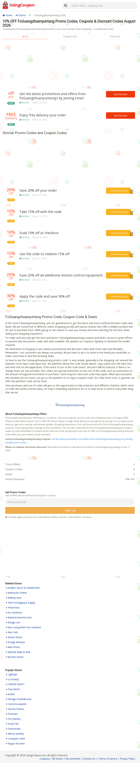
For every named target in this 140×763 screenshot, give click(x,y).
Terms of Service (107, 758)
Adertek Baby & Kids (19, 652)
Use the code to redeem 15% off (44, 254)
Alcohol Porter (16, 657)
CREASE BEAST (16, 684)
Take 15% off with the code (40, 212)
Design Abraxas (16, 642)
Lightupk (12, 674)
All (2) (25, 36)
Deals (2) (115, 36)
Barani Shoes (15, 637)
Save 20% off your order (38, 190)
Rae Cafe (13, 632)
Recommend (73, 758)
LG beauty (13, 679)
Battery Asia (14, 597)
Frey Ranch (14, 689)
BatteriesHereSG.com (20, 617)
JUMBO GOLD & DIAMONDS (24, 587)
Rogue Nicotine (16, 743)
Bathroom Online (17, 592)
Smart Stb (13, 723)
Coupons (45, 758)
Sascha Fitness (16, 709)
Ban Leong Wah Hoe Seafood (24, 627)
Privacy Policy (127, 758)
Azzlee (11, 694)
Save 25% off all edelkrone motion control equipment (61, 275)
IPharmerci (14, 607)
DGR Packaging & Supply (21, 602)
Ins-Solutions (15, 612)
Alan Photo (14, 647)
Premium (13, 713)
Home (8, 15)
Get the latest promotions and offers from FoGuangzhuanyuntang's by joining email (52, 96)
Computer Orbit (16, 738)
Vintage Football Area (19, 699)
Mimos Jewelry (16, 733)
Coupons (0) (70, 36)
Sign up (70, 510)
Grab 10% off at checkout (39, 233)
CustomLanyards (17, 704)
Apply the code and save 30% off (44, 296)
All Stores (21, 15)
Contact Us (89, 758)
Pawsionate (14, 728)
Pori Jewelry (14, 718)
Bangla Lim (14, 622)
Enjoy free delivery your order (42, 115)
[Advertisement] (70, 65)
